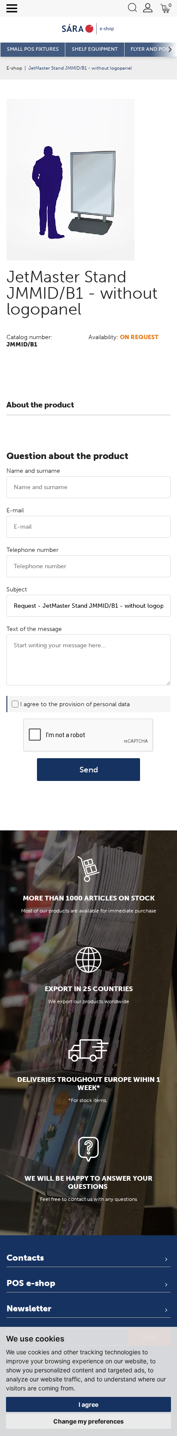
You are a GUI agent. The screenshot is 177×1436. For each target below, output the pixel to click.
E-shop (14, 68)
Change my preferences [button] (88, 1421)
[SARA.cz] (88, 29)
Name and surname (33, 471)
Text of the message (34, 629)
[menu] (11, 8)
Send (88, 770)
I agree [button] (88, 1404)
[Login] (148, 7)
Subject (16, 589)
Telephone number (32, 550)
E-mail (15, 510)
